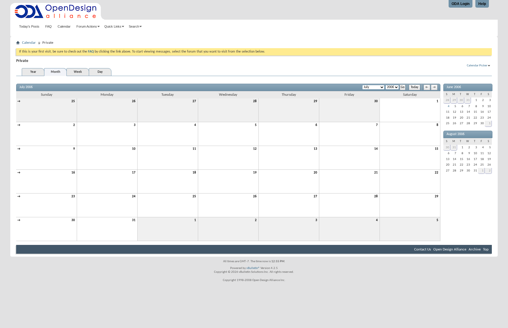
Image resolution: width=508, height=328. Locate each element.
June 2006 (454, 87)
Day (100, 72)
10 (134, 149)
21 (376, 172)
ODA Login (460, 4)
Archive (475, 249)
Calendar (64, 26)
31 (134, 220)
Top (486, 249)
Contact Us (422, 249)
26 (134, 101)
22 (436, 172)
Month (55, 72)
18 (194, 172)
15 (436, 149)
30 (376, 101)
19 (255, 172)
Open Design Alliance (449, 249)
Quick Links (112, 26)
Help (482, 4)
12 (255, 149)
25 (73, 101)
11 (194, 149)
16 (73, 172)
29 (315, 101)
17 (134, 172)
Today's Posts (29, 26)
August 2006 (455, 134)
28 (255, 101)
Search (134, 26)
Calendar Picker (477, 65)
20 (315, 172)
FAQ (48, 26)
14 (376, 149)
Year (33, 72)
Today (414, 87)
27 (194, 101)
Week (78, 72)
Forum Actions (86, 26)
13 (315, 149)
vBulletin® (253, 268)
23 (73, 196)
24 (134, 196)
